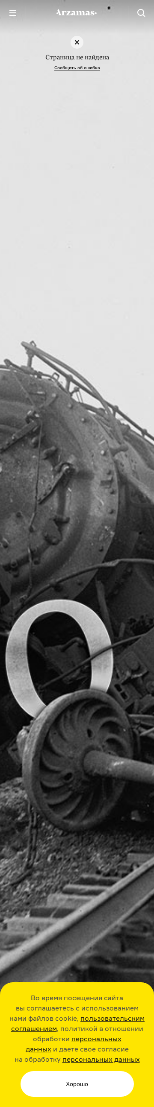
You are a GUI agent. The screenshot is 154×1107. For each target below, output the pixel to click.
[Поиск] (141, 12)
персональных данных (101, 1059)
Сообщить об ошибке (77, 67)
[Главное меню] (13, 13)
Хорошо (77, 1084)
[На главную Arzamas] (77, 13)
